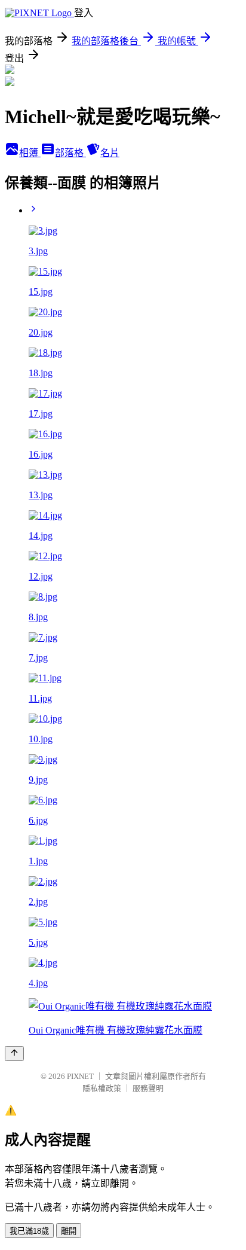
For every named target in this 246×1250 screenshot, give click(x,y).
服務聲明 (148, 1088)
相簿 (30, 153)
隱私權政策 (101, 1088)
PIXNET (80, 1076)
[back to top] (14, 1053)
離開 (68, 1231)
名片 (109, 153)
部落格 (70, 153)
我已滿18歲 (29, 1231)
